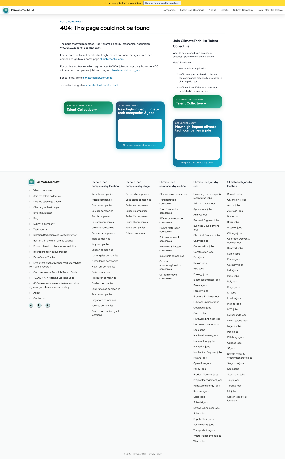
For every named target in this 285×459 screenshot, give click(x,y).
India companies (101, 238)
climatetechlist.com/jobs (125, 70)
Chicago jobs (234, 233)
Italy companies (100, 244)
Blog (35, 218)
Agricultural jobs (202, 209)
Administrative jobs (204, 203)
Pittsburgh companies (104, 277)
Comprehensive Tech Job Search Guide (55, 272)
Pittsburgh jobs (235, 337)
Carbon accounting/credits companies (170, 265)
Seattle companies (102, 294)
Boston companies (102, 205)
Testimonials (40, 229)
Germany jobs (235, 264)
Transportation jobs (204, 430)
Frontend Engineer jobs (206, 296)
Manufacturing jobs (204, 341)
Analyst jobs (200, 214)
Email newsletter (42, 212)
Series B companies (136, 210)
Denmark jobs (235, 248)
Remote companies (102, 194)
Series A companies (137, 205)
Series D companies (137, 222)
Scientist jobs (201, 402)
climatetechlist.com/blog (97, 77)
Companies (169, 9)
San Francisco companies (106, 288)
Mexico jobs (234, 303)
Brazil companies (101, 216)
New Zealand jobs (237, 320)
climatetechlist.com (112, 59)
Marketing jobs (201, 346)
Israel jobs (233, 275)
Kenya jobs (233, 287)
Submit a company (43, 223)
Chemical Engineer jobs (206, 235)
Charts (224, 9)
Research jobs (201, 391)
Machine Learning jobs (205, 335)
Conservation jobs (203, 246)
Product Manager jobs (205, 374)
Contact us (39, 298)
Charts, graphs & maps (46, 207)
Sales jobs (199, 396)
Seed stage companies (138, 199)
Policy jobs (199, 368)
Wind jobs (199, 441)
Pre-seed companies (137, 194)
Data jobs (198, 257)
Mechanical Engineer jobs (207, 352)
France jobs (233, 259)
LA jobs (231, 292)
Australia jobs (235, 210)
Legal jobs (199, 329)
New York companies (103, 266)
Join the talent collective (47, 196)
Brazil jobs (233, 222)
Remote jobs (234, 194)
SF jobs (231, 348)
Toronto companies (102, 305)
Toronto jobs (234, 385)
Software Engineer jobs (206, 407)
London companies (102, 249)
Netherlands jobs (236, 314)
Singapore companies (104, 300)
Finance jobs (200, 285)
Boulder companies (102, 210)
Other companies (135, 233)
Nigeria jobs (234, 326)
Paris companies (101, 272)
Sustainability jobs (203, 424)
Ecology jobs (200, 274)
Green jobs (199, 313)
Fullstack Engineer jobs (206, 301)
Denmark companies (103, 233)
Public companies (135, 227)
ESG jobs (198, 268)
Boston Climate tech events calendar (53, 240)
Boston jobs (234, 216)
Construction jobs (203, 251)
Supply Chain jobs (203, 419)
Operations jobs (202, 363)
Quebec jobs (234, 342)
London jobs (234, 298)
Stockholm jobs (236, 374)
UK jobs (231, 391)
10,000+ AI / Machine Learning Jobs (53, 277)
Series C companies (137, 216)
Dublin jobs (233, 253)
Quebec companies (102, 283)
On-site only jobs (236, 199)
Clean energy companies (173, 194)
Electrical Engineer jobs (206, 279)
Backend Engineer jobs (206, 220)
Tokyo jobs (233, 379)
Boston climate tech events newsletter (54, 246)
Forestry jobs (200, 290)
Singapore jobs (235, 363)
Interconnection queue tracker (50, 251)
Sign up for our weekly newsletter (162, 3)
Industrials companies (171, 255)
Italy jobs (232, 281)
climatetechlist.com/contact (101, 85)
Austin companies (102, 199)
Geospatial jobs (202, 307)
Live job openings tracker (47, 201)
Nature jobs (200, 357)
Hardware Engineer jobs (206, 318)
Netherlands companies (105, 260)
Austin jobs (233, 205)
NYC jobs (232, 309)
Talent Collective (270, 9)
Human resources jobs (206, 324)
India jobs (232, 270)
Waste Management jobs (207, 435)
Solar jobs (199, 413)
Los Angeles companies (105, 255)
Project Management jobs (207, 379)
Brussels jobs (234, 227)
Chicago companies (103, 227)
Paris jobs (232, 331)
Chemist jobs (200, 240)
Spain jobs (233, 368)
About (212, 9)
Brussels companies (103, 222)
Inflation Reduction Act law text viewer (55, 234)
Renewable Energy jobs (206, 385)
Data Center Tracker (44, 257)
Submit (243, 9)
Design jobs (200, 263)
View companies (42, 190)
